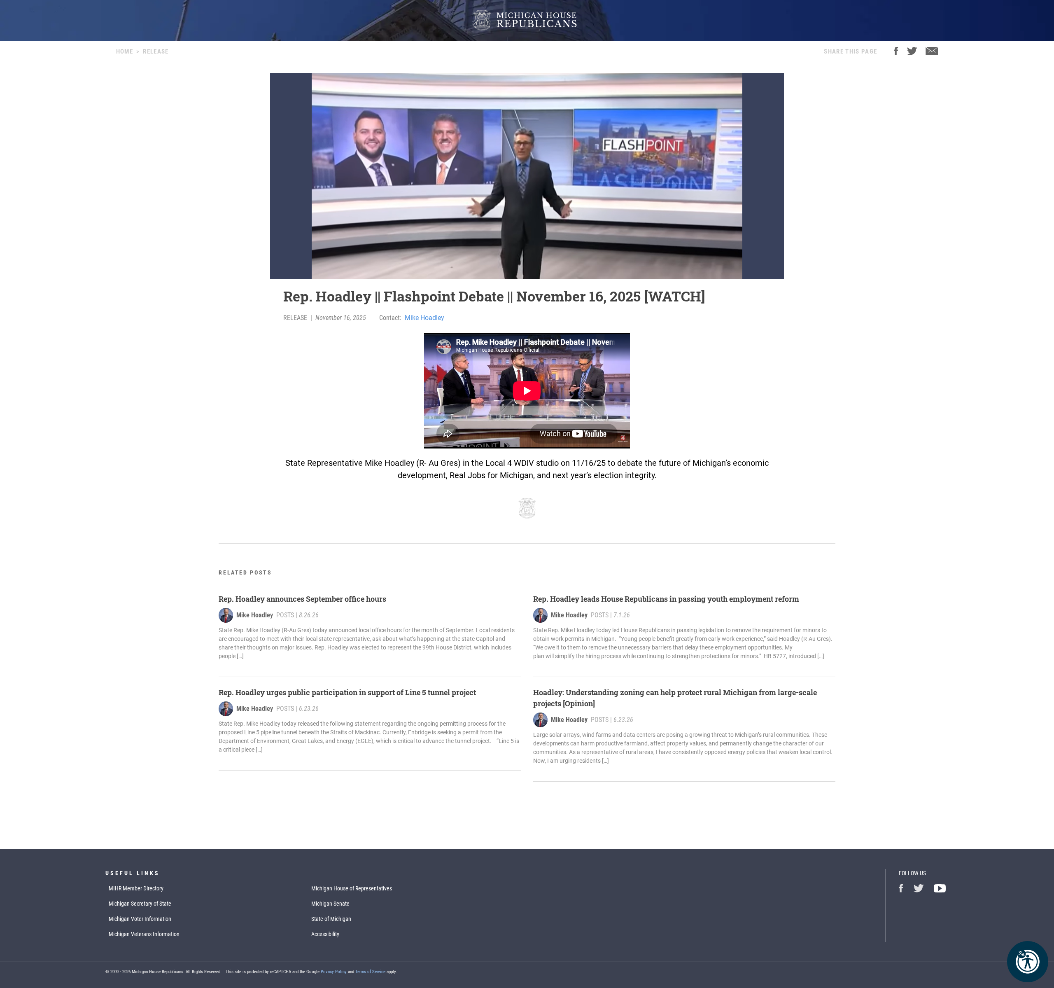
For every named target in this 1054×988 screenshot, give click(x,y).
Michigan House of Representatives (351, 888)
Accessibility (325, 934)
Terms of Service (370, 971)
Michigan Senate (330, 903)
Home (124, 51)
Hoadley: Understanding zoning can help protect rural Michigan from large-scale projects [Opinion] (675, 697)
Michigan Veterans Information (144, 934)
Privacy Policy (334, 971)
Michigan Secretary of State (140, 903)
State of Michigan (331, 919)
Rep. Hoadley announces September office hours (302, 599)
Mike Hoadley (424, 318)
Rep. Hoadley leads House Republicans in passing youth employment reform (667, 599)
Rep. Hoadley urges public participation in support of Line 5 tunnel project (348, 692)
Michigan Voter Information (140, 919)
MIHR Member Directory (136, 888)
